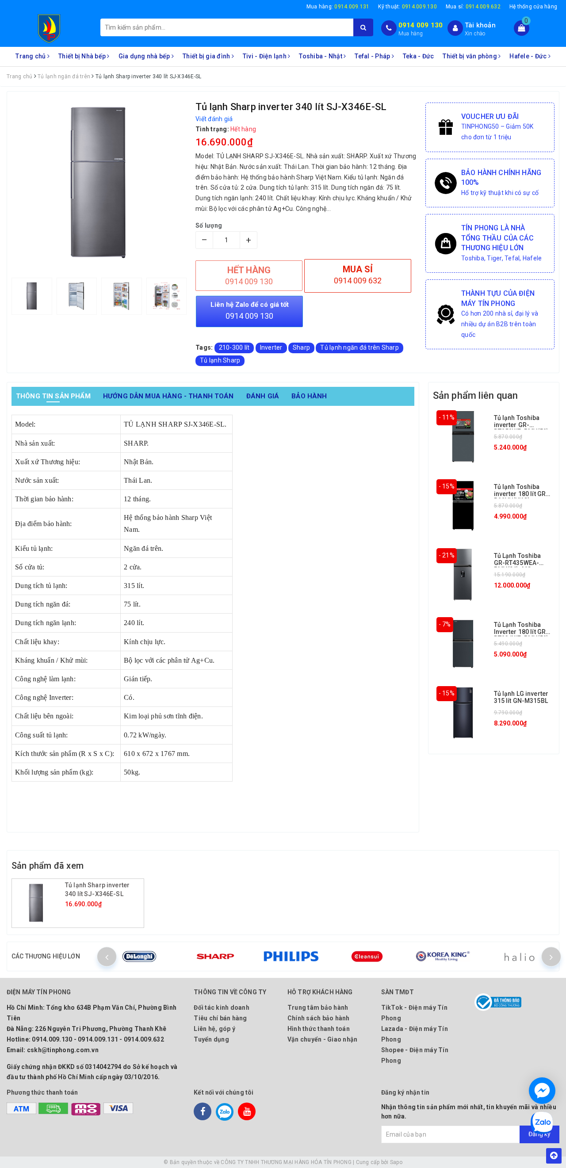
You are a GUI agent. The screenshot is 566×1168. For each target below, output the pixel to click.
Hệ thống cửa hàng (533, 7)
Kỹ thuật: (407, 7)
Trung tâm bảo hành (317, 1007)
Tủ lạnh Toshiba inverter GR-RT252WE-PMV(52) (521, 424)
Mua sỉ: (473, 7)
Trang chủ (31, 56)
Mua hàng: (338, 7)
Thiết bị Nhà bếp (82, 56)
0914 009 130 (420, 25)
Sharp (301, 347)
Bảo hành (309, 396)
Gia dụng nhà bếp (145, 56)
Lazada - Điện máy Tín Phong (414, 1034)
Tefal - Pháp (373, 56)
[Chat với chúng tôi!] (542, 1090)
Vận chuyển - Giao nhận (322, 1039)
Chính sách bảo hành (318, 1018)
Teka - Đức (418, 56)
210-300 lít (234, 347)
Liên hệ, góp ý (214, 1028)
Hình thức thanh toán (318, 1028)
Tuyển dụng (211, 1039)
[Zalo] (224, 1111)
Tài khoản (480, 25)
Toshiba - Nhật (321, 56)
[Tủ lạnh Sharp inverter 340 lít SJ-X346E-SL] (39, 903)
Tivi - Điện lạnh (265, 56)
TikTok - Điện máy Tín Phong (414, 1013)
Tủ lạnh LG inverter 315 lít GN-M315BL (521, 697)
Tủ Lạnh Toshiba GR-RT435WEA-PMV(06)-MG (517, 562)
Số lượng (208, 225)
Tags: (204, 347)
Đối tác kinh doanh (221, 1007)
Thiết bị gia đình (207, 56)
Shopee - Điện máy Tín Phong (414, 1055)
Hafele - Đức (528, 56)
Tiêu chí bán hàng (220, 1018)
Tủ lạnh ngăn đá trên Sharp (359, 347)
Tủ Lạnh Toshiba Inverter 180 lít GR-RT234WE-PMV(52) (521, 631)
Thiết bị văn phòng (470, 56)
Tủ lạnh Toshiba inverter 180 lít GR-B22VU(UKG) (521, 493)
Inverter (271, 347)
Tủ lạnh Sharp (220, 360)
